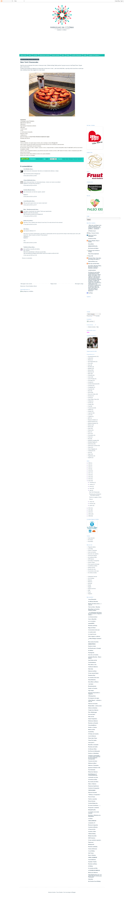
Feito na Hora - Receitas (94, 607)
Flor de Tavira (91, 796)
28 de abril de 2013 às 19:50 (30, 242)
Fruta (89, 406)
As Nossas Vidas (92, 749)
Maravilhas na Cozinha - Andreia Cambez (94, 610)
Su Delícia (90, 650)
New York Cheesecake (94, 492)
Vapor (89, 454)
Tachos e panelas (92, 799)
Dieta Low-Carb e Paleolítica (92, 236)
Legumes (90, 413)
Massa (89, 426)
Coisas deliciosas (92, 848)
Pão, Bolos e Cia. (92, 664)
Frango (89, 404)
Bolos (89, 373)
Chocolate (90, 380)
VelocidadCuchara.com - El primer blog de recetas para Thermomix (95, 876)
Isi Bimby (90, 866)
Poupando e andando (93, 807)
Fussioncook (91, 407)
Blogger (74, 892)
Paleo (30, 55)
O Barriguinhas (92, 696)
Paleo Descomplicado (93, 253)
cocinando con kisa (93, 777)
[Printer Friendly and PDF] (25, 159)
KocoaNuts (91, 244)
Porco (89, 433)
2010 (89, 511)
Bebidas (90, 368)
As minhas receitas (92, 572)
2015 (89, 476)
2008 (89, 515)
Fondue (90, 402)
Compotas (90, 385)
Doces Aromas (91, 801)
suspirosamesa (92, 270)
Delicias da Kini (91, 567)
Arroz (89, 363)
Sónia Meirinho (92, 679)
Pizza (89, 431)
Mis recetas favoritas (93, 641)
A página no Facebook (94, 55)
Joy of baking (91, 578)
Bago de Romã (91, 627)
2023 (89, 467)
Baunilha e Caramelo (93, 744)
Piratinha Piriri (91, 675)
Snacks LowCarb (55, 55)
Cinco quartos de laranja (93, 564)
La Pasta (90, 818)
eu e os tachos (92, 621)
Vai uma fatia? (91, 714)
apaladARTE (91, 623)
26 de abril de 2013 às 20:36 (30, 185)
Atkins (63, 55)
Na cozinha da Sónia (93, 781)
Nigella (89, 586)
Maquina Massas (92, 421)
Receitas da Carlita (92, 746)
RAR (89, 590)
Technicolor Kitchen (92, 555)
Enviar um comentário (27, 258)
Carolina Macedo (28, 189)
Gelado (89, 411)
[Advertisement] (62, 43)
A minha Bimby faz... (93, 803)
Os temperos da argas (93, 698)
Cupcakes (90, 389)
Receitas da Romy (92, 625)
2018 (89, 471)
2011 (89, 510)
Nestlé (89, 585)
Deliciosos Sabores (93, 720)
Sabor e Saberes (92, 783)
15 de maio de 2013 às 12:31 (30, 255)
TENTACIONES (91, 790)
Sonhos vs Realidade (93, 753)
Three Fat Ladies (92, 740)
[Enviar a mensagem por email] (50, 159)
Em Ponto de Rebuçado (94, 751)
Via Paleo (90, 293)
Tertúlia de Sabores (93, 666)
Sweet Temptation (92, 718)
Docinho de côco (92, 569)
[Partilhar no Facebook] (54, 159)
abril (91, 490)
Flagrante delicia (92, 547)
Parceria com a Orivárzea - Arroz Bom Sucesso (95, 494)
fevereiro (92, 503)
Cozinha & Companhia (93, 788)
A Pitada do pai (92, 230)
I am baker (90, 548)
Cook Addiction (92, 859)
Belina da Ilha (91, 729)
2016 (89, 474)
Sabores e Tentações (93, 765)
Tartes (89, 447)
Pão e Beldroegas (92, 712)
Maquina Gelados (92, 419)
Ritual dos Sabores (93, 771)
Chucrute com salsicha (93, 553)
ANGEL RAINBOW (92, 857)
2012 (89, 508)
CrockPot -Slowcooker (76, 55)
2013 (89, 480)
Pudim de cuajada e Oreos (95, 497)
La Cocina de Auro (92, 616)
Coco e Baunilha (92, 619)
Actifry (85, 55)
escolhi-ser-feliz (92, 238)
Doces (67, 159)
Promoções (90, 435)
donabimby (91, 731)
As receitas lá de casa (93, 677)
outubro (91, 484)
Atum (89, 365)
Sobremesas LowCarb (45, 55)
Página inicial (53, 283)
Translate (97, 315)
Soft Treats (91, 853)
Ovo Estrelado (91, 769)
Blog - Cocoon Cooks (93, 233)
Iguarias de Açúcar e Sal (94, 767)
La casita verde (92, 632)
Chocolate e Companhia (93, 560)
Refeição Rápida (92, 442)
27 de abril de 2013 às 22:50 (30, 224)
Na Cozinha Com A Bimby (94, 881)
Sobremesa (90, 443)
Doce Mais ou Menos (93, 681)
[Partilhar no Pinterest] (56, 159)
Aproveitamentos (92, 361)
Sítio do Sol (91, 716)
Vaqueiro (90, 593)
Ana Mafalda (27, 169)
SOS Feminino (91, 838)
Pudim (89, 437)
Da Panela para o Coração (94, 648)
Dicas (89, 390)
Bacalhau (90, 366)
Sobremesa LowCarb (93, 445)
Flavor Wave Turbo (92, 399)
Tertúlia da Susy (27, 247)
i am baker (90, 684)
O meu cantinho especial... (94, 840)
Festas (89, 397)
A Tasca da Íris (91, 829)
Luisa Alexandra (27, 201)
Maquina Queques (92, 423)
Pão (89, 438)
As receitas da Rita (92, 557)
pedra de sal (27, 220)
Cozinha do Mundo (93, 827)
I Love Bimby (91, 851)
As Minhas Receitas (93, 601)
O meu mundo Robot (93, 673)
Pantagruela (91, 652)
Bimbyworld (91, 844)
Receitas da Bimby (92, 846)
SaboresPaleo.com (92, 261)
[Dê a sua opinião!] (52, 159)
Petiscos (90, 430)
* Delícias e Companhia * (94, 794)
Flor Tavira (90, 539)
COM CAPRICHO (92, 820)
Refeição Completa (92, 440)
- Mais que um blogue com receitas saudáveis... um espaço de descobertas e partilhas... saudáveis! (94, 227)
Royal (89, 592)
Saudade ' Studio (92, 861)
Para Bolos (90, 541)
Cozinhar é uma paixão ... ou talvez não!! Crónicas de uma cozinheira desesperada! (94, 757)
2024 (89, 465)
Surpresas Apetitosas (93, 786)
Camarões (90, 375)
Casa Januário (91, 538)
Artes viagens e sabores (94, 636)
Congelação (91, 387)
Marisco (90, 425)
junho (91, 486)
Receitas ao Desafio (93, 723)
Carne (89, 377)
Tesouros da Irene (92, 761)
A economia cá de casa (93, 571)
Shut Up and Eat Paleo (93, 263)
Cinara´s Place (91, 562)
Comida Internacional (93, 383)
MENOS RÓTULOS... (93, 246)
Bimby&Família (92, 809)
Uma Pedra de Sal (92, 660)
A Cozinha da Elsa (92, 779)
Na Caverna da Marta (93, 248)
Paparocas (90, 842)
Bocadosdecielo (92, 686)
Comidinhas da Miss (92, 565)
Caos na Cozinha (92, 552)
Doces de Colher (92, 394)
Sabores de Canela (92, 703)
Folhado (90, 401)
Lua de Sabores (92, 736)
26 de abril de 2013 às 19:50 (30, 175)
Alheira (89, 359)
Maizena (90, 580)
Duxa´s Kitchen (92, 855)
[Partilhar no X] (53, 159)
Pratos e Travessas (92, 550)
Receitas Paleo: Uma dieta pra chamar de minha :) (94, 259)
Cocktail (90, 382)
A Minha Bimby (92, 833)
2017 (89, 472)
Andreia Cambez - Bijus (93, 326)
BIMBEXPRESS (91, 644)
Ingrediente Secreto (92, 576)
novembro (92, 482)
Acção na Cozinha (92, 688)
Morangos (71, 159)
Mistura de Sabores (93, 872)
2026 (89, 463)
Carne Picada (91, 378)
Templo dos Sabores (93, 710)
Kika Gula (90, 668)
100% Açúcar (91, 559)
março (91, 501)
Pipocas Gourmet (92, 792)
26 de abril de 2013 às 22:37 (30, 204)
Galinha (90, 409)
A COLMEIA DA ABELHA (94, 870)
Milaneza (90, 581)
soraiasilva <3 (91, 822)
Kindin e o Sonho (92, 727)
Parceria (75, 159)
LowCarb (35, 55)
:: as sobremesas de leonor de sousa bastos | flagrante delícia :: (95, 613)
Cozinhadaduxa (92, 662)
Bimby (68, 55)
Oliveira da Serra (92, 588)
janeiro (91, 505)
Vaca (89, 452)
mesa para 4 (91, 742)
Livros (89, 414)
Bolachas (90, 371)
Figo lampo (91, 690)
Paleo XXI (90, 255)
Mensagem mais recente (26, 283)
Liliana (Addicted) (28, 180)
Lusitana (90, 416)
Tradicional (90, 450)
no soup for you (92, 634)
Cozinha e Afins (92, 831)
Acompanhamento (92, 356)
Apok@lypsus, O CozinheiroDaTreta (92, 774)
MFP (89, 418)
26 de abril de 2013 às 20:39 (30, 196)
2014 (89, 478)
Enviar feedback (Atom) (31, 286)
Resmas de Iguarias (93, 825)
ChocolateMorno (92, 725)
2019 (89, 469)
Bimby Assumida (92, 835)
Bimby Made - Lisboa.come (95, 705)
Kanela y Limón (92, 646)
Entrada (90, 395)
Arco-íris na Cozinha (93, 654)
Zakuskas (90, 879)
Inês (25, 228)
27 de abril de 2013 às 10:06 (30, 216)
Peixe (89, 428)
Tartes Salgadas (91, 449)
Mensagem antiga (79, 283)
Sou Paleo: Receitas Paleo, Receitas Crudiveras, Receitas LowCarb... (94, 267)
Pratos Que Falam (92, 738)
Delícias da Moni (92, 763)
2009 (89, 514)
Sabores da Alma (92, 671)
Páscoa (91, 499)
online (88, 332)
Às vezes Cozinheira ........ (94, 805)
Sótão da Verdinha (92, 708)
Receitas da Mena (92, 863)
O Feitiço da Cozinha (93, 733)
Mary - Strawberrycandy (29, 209)
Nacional (90, 583)
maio (91, 488)
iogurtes (90, 457)
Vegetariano (91, 455)
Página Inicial (23, 55)
